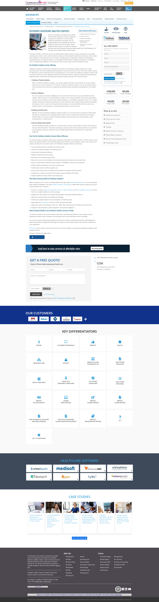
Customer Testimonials (66, 345)
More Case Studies (79, 538)
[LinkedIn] (126, 589)
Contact (129, 3)
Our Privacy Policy (120, 78)
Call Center (104, 570)
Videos (69, 559)
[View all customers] (85, 319)
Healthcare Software (79, 460)
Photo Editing (105, 564)
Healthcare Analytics (85, 38)
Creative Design (106, 556)
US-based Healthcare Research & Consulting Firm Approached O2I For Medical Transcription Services (53, 521)
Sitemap (69, 573)
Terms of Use (47, 581)
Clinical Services (84, 36)
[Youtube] (129, 589)
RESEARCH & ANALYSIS (119, 8)
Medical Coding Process (93, 401)
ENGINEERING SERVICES (40, 8)
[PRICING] (106, 29)
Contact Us (70, 575)
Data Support (105, 559)
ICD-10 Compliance (39, 438)
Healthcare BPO (120, 564)
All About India (86, 570)
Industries (93, 1)
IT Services (118, 559)
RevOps (88, 8)
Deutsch (52, 572)
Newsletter (70, 567)
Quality (120, 345)
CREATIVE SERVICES (81, 8)
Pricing (39, 345)
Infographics (85, 573)
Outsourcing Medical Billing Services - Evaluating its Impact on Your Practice (36, 518)
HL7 (120, 420)
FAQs (68, 570)
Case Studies (116, 1)
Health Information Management (85, 41)
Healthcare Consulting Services (86, 45)
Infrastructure (39, 363)
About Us (100, 1)
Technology (85, 567)
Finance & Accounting (121, 562)
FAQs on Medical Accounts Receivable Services (39, 420)
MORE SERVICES (128, 8)
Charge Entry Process (66, 401)
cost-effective (45, 202)
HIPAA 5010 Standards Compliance (66, 382)
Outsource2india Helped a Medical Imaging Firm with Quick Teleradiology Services (123, 519)
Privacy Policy (39, 581)
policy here (118, 594)
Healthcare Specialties (120, 363)
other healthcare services (83, 190)
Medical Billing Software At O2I (93, 363)
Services (86, 1)
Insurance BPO (105, 562)
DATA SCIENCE (112, 8)
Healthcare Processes (120, 383)
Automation (118, 567)
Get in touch (33, 228)
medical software (68, 190)
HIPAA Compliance (39, 382)
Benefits (93, 345)
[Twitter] (123, 591)
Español (47, 572)
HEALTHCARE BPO (66, 8)
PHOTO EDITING (105, 8)
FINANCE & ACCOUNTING (58, 8)
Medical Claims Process (120, 401)
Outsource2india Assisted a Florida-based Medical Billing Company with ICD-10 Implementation (88, 519)
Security (66, 363)
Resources (130, 1)
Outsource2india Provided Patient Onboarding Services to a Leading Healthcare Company (71, 519)
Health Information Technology (61, 184)
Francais (41, 572)
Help (83, 556)
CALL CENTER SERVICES (32, 8)
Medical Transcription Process (93, 420)
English (36, 572)
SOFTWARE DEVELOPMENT (49, 8)
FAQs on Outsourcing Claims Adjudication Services (66, 420)
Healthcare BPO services (77, 182)
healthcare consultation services (53, 190)
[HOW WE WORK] (116, 29)
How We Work (107, 1)
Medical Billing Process (39, 401)
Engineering (118, 556)
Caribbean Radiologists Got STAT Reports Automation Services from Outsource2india (106, 519)
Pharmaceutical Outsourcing (87, 34)
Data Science (105, 567)
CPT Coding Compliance (93, 382)
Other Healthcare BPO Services (87, 31)
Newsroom (123, 1)
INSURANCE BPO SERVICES (98, 8)
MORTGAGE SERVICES (74, 8)
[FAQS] (125, 29)
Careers (69, 564)
